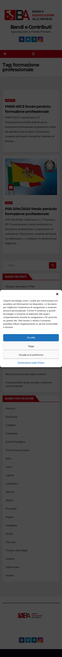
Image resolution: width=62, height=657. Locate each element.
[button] (57, 293)
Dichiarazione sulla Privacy (31, 362)
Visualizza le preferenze (31, 354)
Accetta (31, 337)
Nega (31, 346)
